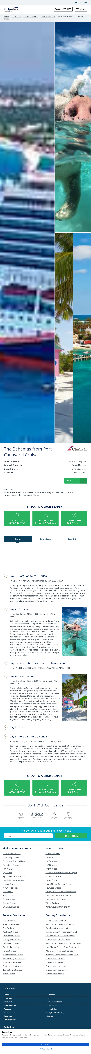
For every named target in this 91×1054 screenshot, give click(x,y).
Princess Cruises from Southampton (62, 954)
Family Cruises (9, 869)
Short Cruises (9, 899)
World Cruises (9, 973)
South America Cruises (13, 966)
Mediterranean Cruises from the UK (61, 932)
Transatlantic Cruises (12, 970)
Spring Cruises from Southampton (61, 891)
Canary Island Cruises (12, 939)
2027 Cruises (51, 861)
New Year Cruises (53, 888)
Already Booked (81, 2)
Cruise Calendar (53, 853)
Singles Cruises (9, 903)
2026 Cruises (51, 857)
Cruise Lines (16, 16)
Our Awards (8, 1016)
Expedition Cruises (11, 865)
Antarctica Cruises (11, 924)
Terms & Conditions (54, 1002)
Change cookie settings (55, 1012)
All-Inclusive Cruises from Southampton (63, 943)
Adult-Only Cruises (11, 857)
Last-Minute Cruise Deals (14, 880)
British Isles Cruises (11, 935)
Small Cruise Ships (11, 907)
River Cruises (8, 895)
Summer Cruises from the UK (58, 895)
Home (6, 16)
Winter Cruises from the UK (58, 907)
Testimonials (51, 995)
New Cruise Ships (10, 888)
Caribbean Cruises (11, 943)
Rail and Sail (8, 891)
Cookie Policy (51, 1009)
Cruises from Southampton (58, 939)
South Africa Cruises (12, 962)
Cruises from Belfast (55, 962)
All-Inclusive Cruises (11, 853)
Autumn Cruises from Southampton (61, 872)
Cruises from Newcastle (56, 970)
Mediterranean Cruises (13, 954)
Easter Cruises (52, 880)
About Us (7, 1009)
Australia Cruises (10, 932)
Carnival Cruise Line (30, 16)
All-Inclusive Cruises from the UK (60, 924)
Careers (49, 998)
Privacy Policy (51, 1005)
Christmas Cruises (54, 876)
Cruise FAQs (8, 998)
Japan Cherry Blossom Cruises (59, 884)
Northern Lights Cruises (14, 958)
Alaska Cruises (9, 920)
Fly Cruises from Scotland (14, 876)
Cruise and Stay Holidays (14, 861)
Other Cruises (73, 539)
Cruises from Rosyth (55, 973)
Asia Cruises (8, 928)
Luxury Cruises (9, 884)
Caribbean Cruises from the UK (59, 928)
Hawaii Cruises (9, 951)
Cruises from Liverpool (56, 966)
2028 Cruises (51, 865)
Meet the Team (10, 1012)
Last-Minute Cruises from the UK (60, 935)
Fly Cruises (7, 872)
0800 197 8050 (80, 472)
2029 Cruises (51, 869)
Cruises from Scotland (55, 958)
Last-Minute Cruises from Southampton (63, 947)
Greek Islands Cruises (12, 947)
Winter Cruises (52, 903)
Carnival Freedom (48, 16)
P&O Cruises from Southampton (60, 951)
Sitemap (49, 1016)
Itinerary (18, 539)
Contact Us (8, 1002)
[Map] (45, 557)
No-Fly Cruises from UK (56, 920)
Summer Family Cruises (56, 899)
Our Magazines (10, 1019)
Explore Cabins (45, 539)
